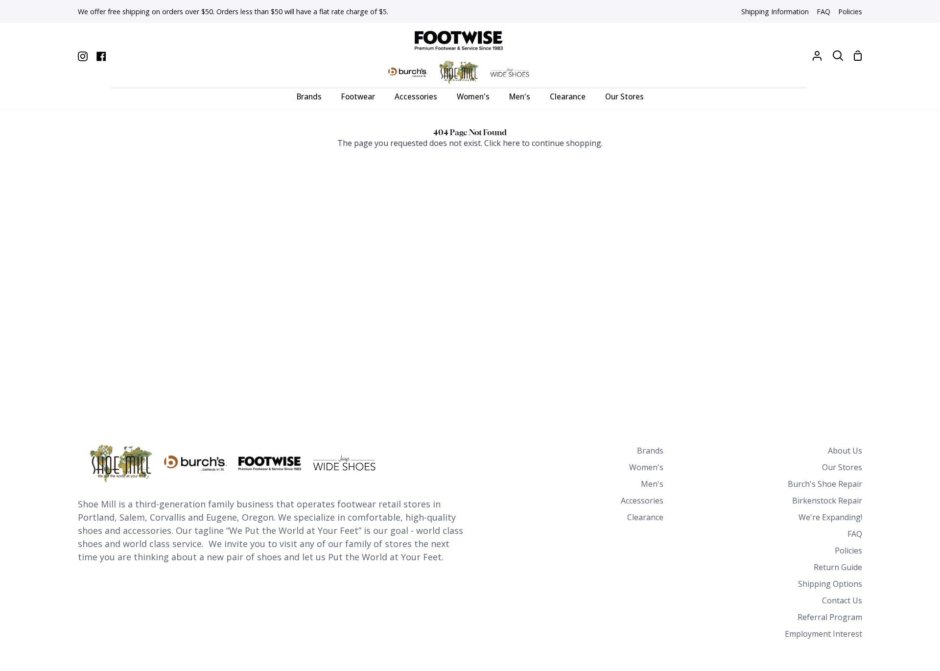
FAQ (854, 533)
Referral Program (830, 617)
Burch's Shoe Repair (825, 484)
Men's (652, 484)
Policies (848, 550)
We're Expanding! (830, 517)
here (511, 143)
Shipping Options (830, 583)
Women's (646, 467)
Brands (650, 450)
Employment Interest (823, 633)
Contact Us (842, 600)
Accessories (642, 500)
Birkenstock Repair (827, 500)
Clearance (645, 517)
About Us (845, 450)
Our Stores (842, 467)
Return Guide (838, 567)
